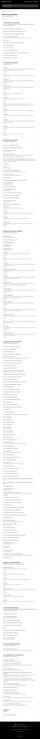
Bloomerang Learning (28, 1)
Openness (24, 729)
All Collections (4, 11)
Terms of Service (13, 729)
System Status (35, 1)
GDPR (28, 729)
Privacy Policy (20, 729)
